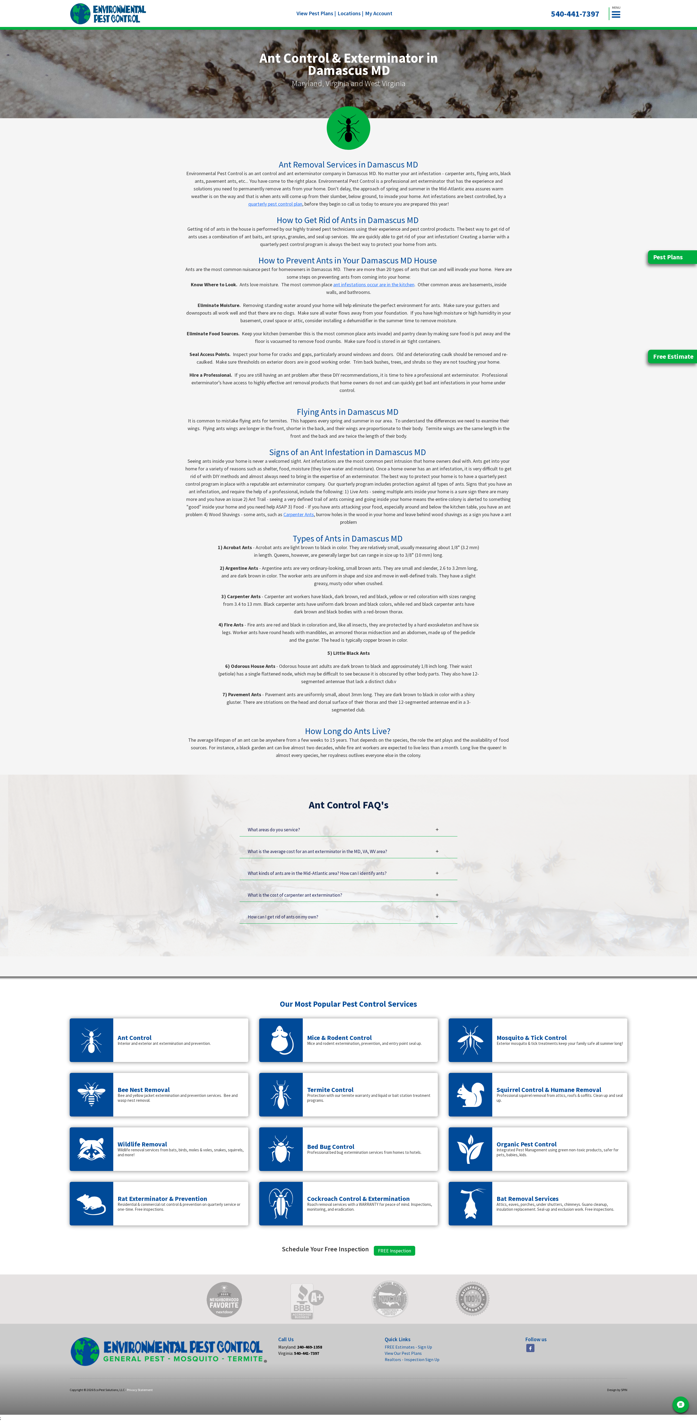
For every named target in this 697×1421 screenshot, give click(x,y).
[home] (108, 14)
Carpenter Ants (298, 514)
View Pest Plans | (316, 13)
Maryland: (300, 1347)
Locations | (350, 13)
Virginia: (298, 1353)
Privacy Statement (140, 1390)
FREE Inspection (394, 1250)
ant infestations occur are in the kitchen (373, 284)
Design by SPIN (617, 1390)
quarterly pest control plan (275, 204)
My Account (378, 13)
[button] (618, 13)
